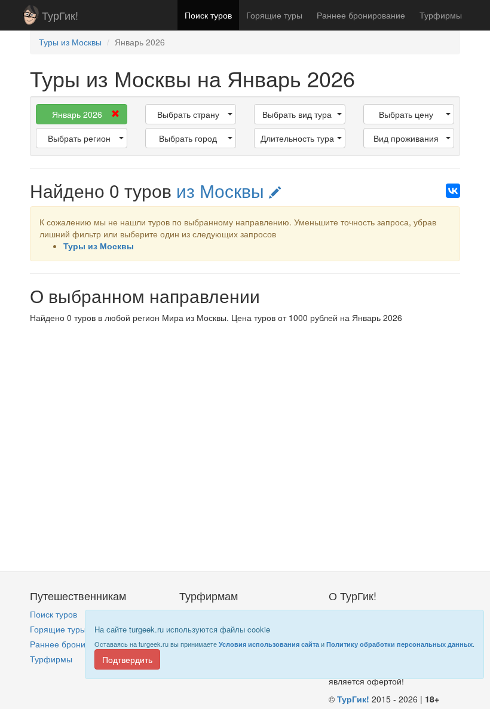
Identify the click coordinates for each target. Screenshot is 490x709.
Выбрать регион (79, 138)
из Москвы (222, 190)
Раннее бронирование (361, 15)
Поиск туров (208, 15)
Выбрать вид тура (297, 114)
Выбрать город (188, 138)
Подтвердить (127, 659)
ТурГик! (60, 15)
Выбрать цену (406, 114)
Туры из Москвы (98, 246)
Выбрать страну (188, 114)
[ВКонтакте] (453, 191)
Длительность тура (297, 138)
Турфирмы (440, 15)
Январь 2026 (77, 114)
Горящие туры (274, 15)
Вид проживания (406, 138)
